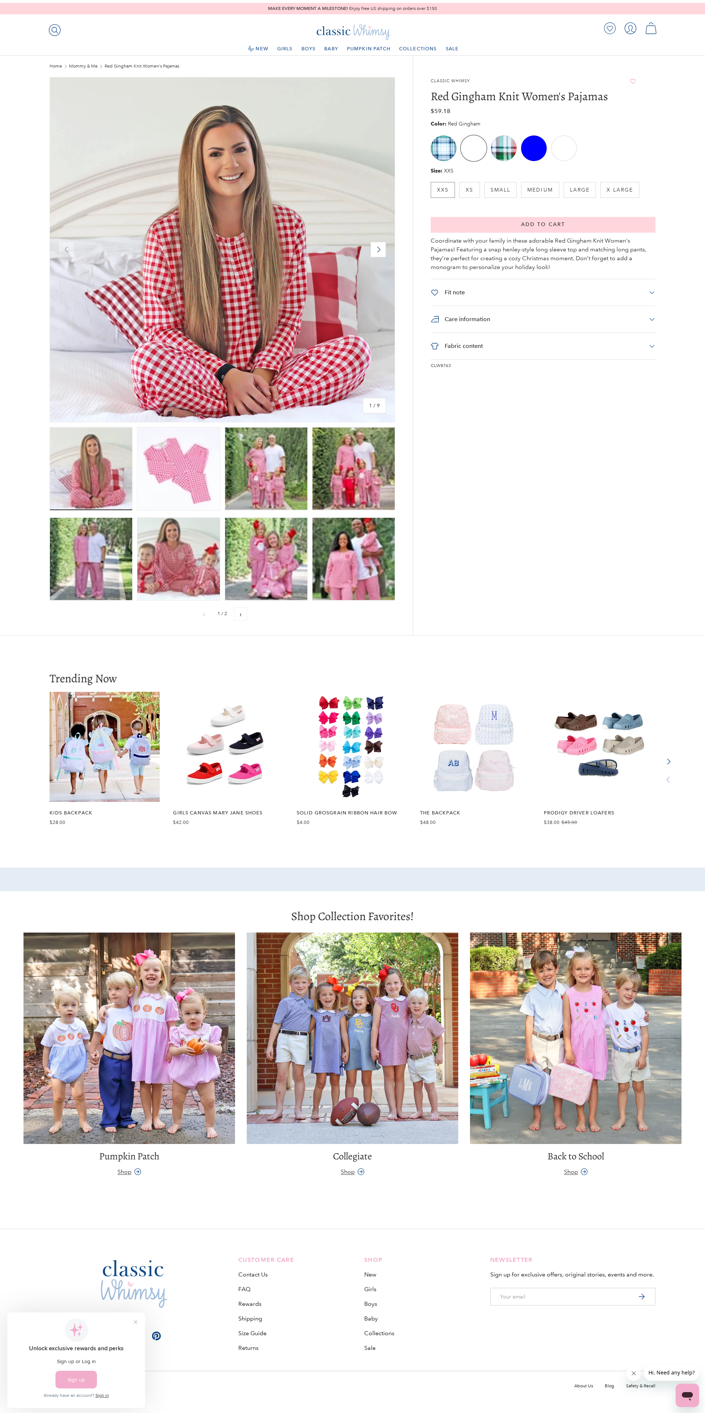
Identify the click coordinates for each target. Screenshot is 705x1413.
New (262, 48)
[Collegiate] (352, 1038)
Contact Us (253, 1274)
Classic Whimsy (450, 81)
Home (56, 66)
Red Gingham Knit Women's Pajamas (142, 66)
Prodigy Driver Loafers (579, 813)
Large (580, 189)
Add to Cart (543, 224)
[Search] (53, 29)
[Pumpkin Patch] (129, 1038)
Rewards (249, 1303)
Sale (452, 48)
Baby (331, 48)
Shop (124, 1171)
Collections (418, 48)
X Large (620, 189)
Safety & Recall (640, 1386)
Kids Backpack (71, 813)
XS (469, 189)
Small (501, 189)
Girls (285, 48)
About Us (583, 1386)
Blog (609, 1386)
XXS (443, 189)
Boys (308, 48)
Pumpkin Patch (368, 48)
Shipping (250, 1318)
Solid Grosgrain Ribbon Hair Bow (347, 813)
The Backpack (440, 813)
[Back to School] (576, 1038)
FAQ (244, 1289)
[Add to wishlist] (633, 81)
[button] (651, 28)
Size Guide (252, 1333)
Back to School (575, 1156)
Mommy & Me (83, 66)
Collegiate (352, 1156)
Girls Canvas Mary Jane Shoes (218, 813)
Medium (540, 189)
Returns (248, 1347)
